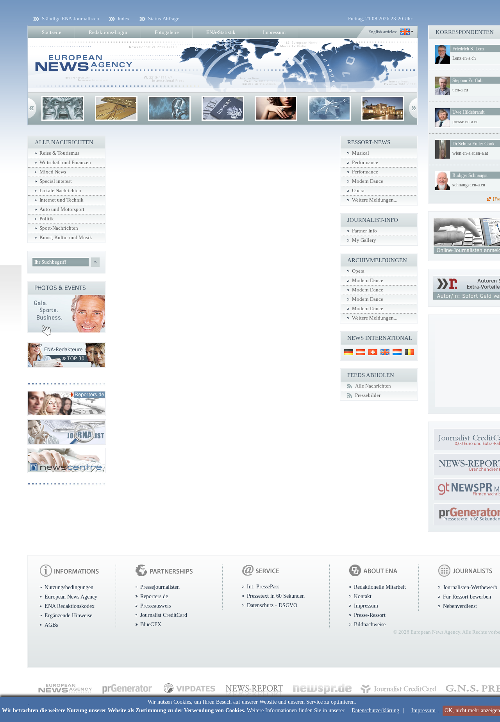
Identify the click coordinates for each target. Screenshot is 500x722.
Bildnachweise (370, 624)
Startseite (51, 32)
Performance (365, 162)
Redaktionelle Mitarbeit (380, 587)
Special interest (55, 181)
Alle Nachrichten (373, 386)
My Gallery (364, 240)
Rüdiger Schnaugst (470, 175)
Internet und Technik (61, 200)
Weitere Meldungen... (374, 200)
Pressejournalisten (160, 587)
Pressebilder (367, 395)
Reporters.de (154, 596)
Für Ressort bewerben (467, 596)
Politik (46, 219)
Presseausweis (155, 605)
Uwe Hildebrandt (468, 112)
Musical (360, 153)
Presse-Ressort (370, 615)
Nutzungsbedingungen (69, 587)
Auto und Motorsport (61, 209)
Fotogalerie (167, 32)
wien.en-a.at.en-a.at (470, 153)
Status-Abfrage (163, 18)
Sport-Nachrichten (58, 228)
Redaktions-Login (108, 32)
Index (124, 18)
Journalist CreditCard (163, 615)
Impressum (423, 710)
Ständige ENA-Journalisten (70, 18)
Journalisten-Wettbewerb (470, 587)
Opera (358, 190)
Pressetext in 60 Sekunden (276, 596)
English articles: (382, 31)
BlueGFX (150, 624)
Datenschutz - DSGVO (272, 605)
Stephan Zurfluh (467, 80)
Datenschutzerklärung (375, 710)
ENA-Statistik (221, 32)
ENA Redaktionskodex (70, 606)
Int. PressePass (263, 586)
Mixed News (52, 172)
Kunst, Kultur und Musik (65, 237)
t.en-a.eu (460, 90)
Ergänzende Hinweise (68, 615)
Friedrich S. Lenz (468, 49)
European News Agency (71, 596)
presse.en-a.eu (465, 121)
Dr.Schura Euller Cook (473, 144)
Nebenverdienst (460, 606)
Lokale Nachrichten (60, 190)
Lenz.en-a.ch (464, 58)
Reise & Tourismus (59, 153)
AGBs (51, 625)
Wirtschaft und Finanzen (65, 162)
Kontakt (362, 596)
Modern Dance (367, 181)
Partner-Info (364, 231)
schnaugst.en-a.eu (468, 185)
